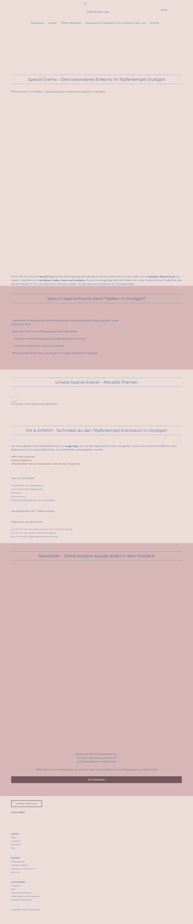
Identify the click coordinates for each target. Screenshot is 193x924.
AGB (13, 889)
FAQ (13, 848)
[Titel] (23, 820)
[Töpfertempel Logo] (96, 10)
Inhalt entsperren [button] (21, 460)
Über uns (15, 872)
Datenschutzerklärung (21, 900)
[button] (16, 10)
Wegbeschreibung (19, 865)
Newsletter (16, 844)
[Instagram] (13, 820)
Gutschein (15, 841)
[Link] (181, 9)
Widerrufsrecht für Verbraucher (25, 896)
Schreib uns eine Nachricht (23, 869)
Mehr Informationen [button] (23, 456)
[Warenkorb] (174, 10)
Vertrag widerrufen (26, 803)
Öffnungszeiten (18, 861)
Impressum (16, 885)
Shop (13, 837)
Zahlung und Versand (21, 893)
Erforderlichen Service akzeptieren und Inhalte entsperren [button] (45, 463)
